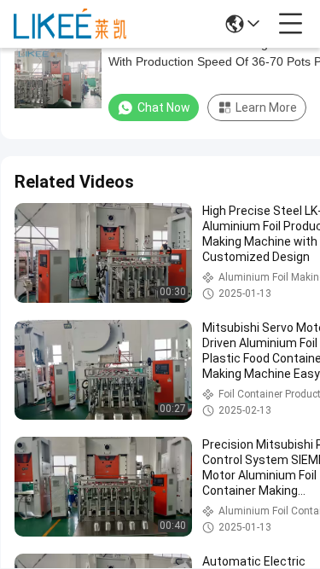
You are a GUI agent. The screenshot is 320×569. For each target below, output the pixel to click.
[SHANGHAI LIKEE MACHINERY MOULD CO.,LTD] (70, 24)
